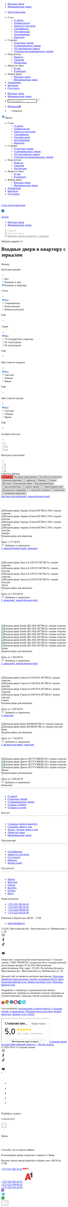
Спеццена (7, 477)
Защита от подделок (25, 26)
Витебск (12, 887)
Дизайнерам (14, 82)
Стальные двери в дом (20, 826)
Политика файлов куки (13, 982)
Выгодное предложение (25, 477)
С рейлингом (58, 490)
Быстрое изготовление (50, 477)
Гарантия (19, 60)
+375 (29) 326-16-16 (18, 907)
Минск (11, 879)
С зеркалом (29, 480)
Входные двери (16, 4)
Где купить (13, 88)
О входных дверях (24, 43)
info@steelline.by (16, 923)
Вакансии (19, 37)
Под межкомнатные (43, 483)
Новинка (42, 480)
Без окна (7, 483)
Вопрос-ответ (15, 863)
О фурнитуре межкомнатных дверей (33, 51)
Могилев (12, 882)
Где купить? (14, 857)
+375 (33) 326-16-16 (18, 904)
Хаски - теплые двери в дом (23, 829)
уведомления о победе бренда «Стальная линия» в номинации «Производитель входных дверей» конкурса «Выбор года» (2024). (31, 1011)
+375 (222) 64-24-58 (18, 912)
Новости (18, 57)
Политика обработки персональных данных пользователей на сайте (32, 977)
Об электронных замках (27, 48)
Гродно (11, 890)
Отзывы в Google (17, 807)
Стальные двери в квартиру (23, 824)
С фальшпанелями (12, 487)
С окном (52, 480)
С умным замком (31, 487)
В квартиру (20, 71)
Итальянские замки (22, 483)
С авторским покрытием (14, 493)
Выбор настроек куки (39, 982)
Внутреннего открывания (14, 490)
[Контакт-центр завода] (4, 1203)
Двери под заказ (16, 832)
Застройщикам (22, 34)
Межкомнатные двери (19, 6)
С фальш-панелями (11, 744)
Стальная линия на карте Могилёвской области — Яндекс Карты (34, 1043)
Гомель (11, 885)
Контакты (13, 85)
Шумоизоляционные (12, 480)
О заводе (18, 20)
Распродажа (20, 62)
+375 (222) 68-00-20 (18, 909)
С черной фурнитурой (52, 487)
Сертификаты (21, 28)
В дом (17, 68)
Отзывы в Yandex (17, 804)
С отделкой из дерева (39, 490)
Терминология (22, 23)
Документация (22, 31)
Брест (11, 893)
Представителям (16, 12)
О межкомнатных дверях (27, 45)
